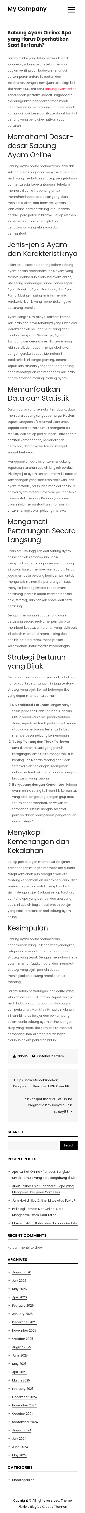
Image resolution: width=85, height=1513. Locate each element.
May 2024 (19, 1455)
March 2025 (21, 1380)
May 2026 (19, 1289)
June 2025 (20, 1355)
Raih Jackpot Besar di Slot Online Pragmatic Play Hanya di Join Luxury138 (47, 1105)
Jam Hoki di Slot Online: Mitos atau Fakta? (43, 1200)
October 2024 (23, 1413)
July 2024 (19, 1438)
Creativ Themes (54, 1506)
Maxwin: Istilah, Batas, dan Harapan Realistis (45, 1223)
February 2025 (23, 1389)
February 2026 (23, 1305)
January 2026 (22, 1314)
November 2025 (24, 1330)
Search (15, 1132)
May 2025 (19, 1364)
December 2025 (24, 1322)
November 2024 (24, 1405)
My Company (27, 9)
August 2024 (21, 1430)
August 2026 (21, 1272)
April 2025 (19, 1372)
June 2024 (20, 1447)
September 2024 (25, 1422)
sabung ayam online (60, 89)
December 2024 (24, 1397)
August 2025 (21, 1347)
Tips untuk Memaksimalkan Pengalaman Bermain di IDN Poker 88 (41, 1083)
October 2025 (22, 1339)
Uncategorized (23, 1480)
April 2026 (19, 1297)
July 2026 (19, 1280)
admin (23, 1056)
